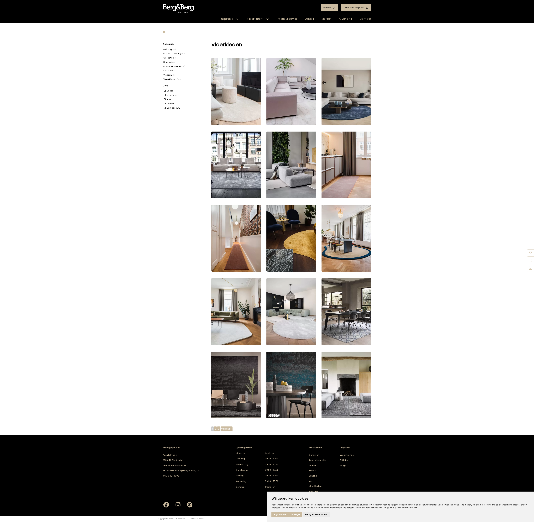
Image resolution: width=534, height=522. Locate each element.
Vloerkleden (315, 486)
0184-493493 (180, 465)
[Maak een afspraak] (530, 268)
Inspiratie (227, 19)
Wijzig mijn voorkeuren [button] (316, 514)
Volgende (226, 428)
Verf (311, 480)
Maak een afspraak (354, 7)
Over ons (345, 19)
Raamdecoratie (317, 460)
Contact (365, 19)
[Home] (164, 31)
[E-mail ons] (530, 253)
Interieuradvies (287, 19)
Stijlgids (344, 460)
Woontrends (347, 454)
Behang (313, 475)
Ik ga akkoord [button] (280, 514)
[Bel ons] (530, 260)
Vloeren (313, 465)
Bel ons (327, 7)
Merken (327, 19)
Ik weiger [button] (295, 514)
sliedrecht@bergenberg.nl (184, 470)
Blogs (343, 465)
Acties (309, 19)
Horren (312, 470)
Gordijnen (314, 454)
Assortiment (255, 19)
